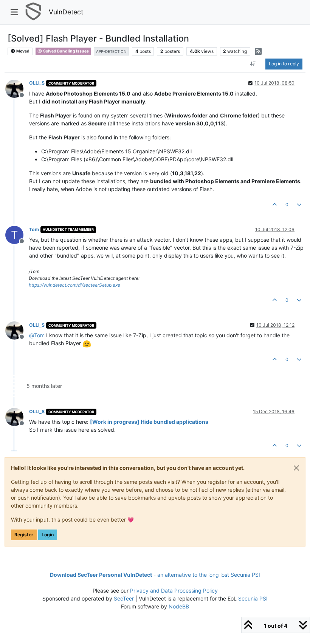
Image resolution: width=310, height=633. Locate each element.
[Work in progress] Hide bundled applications (149, 421)
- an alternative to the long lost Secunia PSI (155, 574)
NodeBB (179, 606)
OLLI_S (37, 83)
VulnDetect (66, 12)
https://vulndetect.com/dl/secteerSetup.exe (74, 285)
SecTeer (124, 598)
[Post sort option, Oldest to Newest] (253, 64)
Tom (34, 229)
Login (48, 534)
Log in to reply (284, 63)
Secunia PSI (253, 598)
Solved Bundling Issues (65, 51)
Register (23, 534)
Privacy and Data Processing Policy (174, 590)
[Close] (296, 468)
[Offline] (17, 88)
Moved (22, 51)
